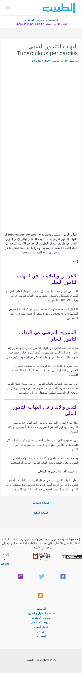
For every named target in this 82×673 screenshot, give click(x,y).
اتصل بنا (41, 635)
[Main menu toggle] (8, 8)
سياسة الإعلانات (41, 617)
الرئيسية (41, 608)
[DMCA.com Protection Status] (72, 556)
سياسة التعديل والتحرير (41, 613)
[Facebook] (63, 576)
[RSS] (40, 595)
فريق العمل (41, 626)
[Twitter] (41, 576)
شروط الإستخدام (41, 622)
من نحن (41, 631)
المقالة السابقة (41, 502)
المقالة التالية (41, 512)
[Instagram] (20, 576)
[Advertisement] (41, 106)
